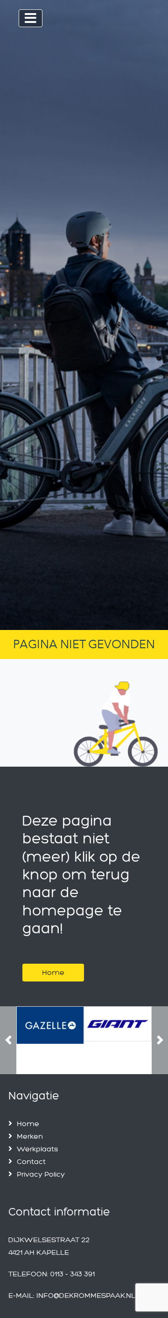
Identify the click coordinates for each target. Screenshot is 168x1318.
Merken (30, 1136)
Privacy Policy (41, 1174)
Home (53, 972)
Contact (31, 1161)
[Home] (53, 960)
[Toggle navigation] (30, 18)
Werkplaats (37, 1148)
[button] (8, 1040)
